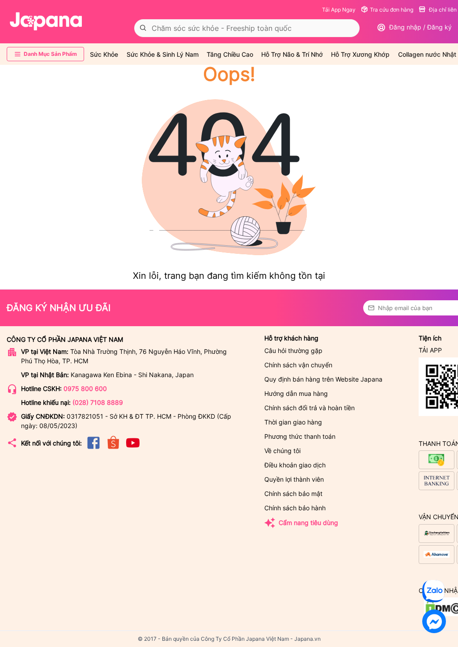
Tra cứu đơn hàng (391, 9)
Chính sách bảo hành (295, 508)
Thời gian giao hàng (293, 422)
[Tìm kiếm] (143, 28)
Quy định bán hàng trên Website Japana (323, 379)
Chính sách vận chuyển (298, 365)
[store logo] (46, 21)
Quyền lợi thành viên (294, 479)
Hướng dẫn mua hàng (296, 393)
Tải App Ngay (339, 9)
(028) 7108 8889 (97, 402)
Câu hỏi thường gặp (293, 350)
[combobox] (247, 28)
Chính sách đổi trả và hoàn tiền (309, 408)
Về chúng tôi (282, 450)
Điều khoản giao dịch (295, 465)
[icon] (93, 448)
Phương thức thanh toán (299, 436)
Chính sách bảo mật (293, 493)
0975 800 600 (85, 388)
